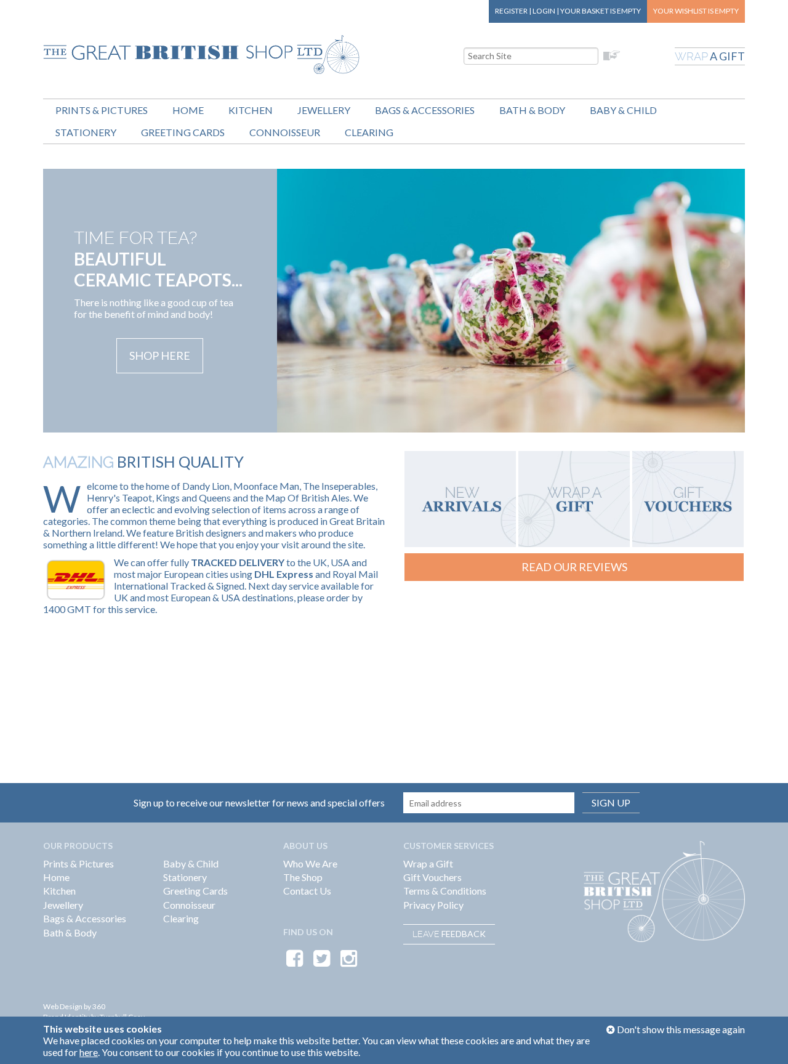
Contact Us (307, 890)
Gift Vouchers (432, 877)
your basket (600, 10)
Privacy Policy (433, 905)
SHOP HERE (159, 355)
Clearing (369, 132)
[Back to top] (763, 1039)
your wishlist (696, 10)
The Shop (303, 877)
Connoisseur (284, 132)
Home (188, 110)
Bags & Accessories (425, 110)
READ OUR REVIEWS (574, 567)
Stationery (85, 132)
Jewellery (323, 110)
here (88, 1052)
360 (98, 1006)
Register (511, 10)
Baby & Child (623, 110)
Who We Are (310, 863)
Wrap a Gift (428, 863)
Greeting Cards (183, 132)
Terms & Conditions (444, 890)
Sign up (611, 802)
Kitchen (250, 110)
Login (544, 10)
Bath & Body (532, 110)
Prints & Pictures (101, 110)
